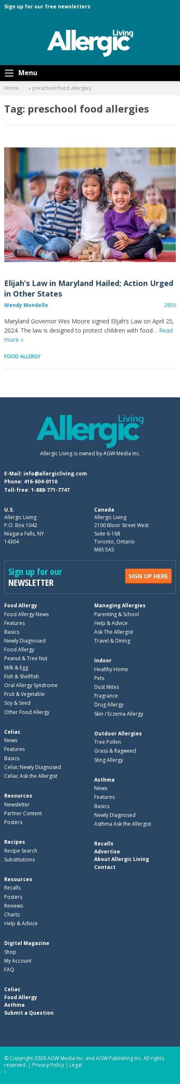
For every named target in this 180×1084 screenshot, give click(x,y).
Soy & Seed (17, 702)
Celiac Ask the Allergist (30, 776)
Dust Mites (106, 686)
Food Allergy (22, 356)
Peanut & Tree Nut (25, 658)
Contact (105, 867)
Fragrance (106, 695)
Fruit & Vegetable (24, 694)
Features (14, 623)
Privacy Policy (48, 1064)
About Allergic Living (121, 859)
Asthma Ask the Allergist (122, 823)
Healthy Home (111, 669)
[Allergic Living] (90, 42)
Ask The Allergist (113, 631)
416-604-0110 (40, 481)
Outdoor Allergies (118, 733)
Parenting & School (116, 614)
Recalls (12, 887)
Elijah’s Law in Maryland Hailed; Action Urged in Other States (90, 205)
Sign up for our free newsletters (47, 6)
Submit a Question (29, 1012)
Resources (18, 795)
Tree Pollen (107, 741)
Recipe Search (20, 850)
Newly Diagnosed (25, 640)
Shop (10, 951)
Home (11, 88)
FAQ (9, 969)
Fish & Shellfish (21, 676)
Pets (99, 678)
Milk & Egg (16, 667)
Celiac (12, 731)
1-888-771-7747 (50, 489)
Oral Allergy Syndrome (31, 685)
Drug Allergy (108, 704)
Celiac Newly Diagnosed (32, 767)
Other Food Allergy (26, 712)
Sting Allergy (108, 760)
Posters (13, 822)
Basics (11, 631)
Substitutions (19, 859)
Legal (75, 1064)
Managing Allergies (120, 605)
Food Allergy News (26, 614)
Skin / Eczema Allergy (118, 713)
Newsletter (17, 804)
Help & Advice (111, 623)
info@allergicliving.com (55, 473)
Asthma (104, 779)
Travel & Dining (112, 640)
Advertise (107, 851)
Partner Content (23, 813)
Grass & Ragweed (115, 750)
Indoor (103, 660)
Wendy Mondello (26, 305)
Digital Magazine (26, 943)
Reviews (13, 905)
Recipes (14, 841)
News (10, 740)
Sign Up (148, 576)
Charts (12, 914)
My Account (17, 960)
